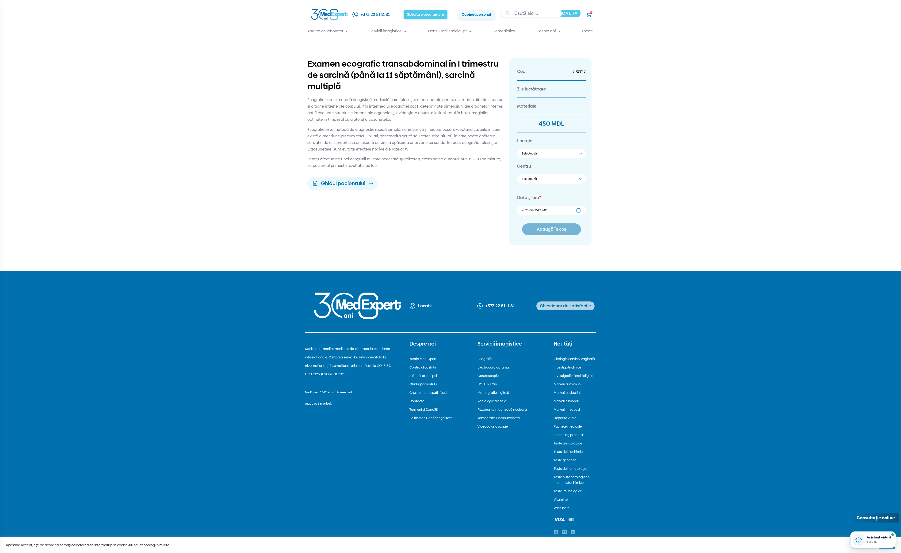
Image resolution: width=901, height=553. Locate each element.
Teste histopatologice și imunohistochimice (572, 480)
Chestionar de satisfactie (428, 392)
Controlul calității (422, 367)
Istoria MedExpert (422, 359)
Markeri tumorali (566, 401)
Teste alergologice (568, 443)
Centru (524, 166)
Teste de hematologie (570, 468)
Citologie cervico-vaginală (574, 359)
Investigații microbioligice (573, 375)
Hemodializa (504, 31)
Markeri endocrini (567, 392)
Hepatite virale (565, 418)
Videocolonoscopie (492, 426)
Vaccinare (561, 508)
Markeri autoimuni (567, 384)
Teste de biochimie (568, 451)
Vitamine (561, 499)
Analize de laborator (325, 31)
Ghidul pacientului (423, 384)
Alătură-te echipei (423, 375)
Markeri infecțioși (567, 409)
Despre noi (546, 31)
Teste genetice (565, 460)
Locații (588, 31)
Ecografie (484, 359)
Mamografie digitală (493, 392)
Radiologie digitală (491, 401)
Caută (570, 13)
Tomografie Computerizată (498, 418)
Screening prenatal (569, 435)
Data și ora (529, 197)
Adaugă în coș (551, 229)
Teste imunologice (568, 491)
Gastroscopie (488, 375)
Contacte (416, 401)
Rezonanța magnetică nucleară (502, 409)
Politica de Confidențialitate (430, 418)
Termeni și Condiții (423, 409)
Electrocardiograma (493, 367)
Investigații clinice (567, 367)
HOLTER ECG (487, 384)
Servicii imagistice (385, 31)
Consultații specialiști (447, 31)
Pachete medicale (568, 426)
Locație (524, 141)
